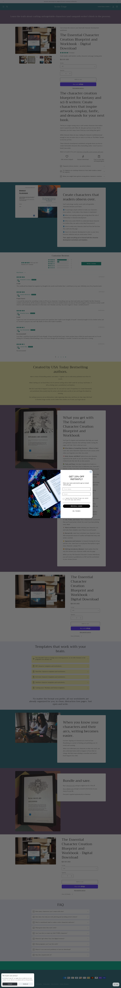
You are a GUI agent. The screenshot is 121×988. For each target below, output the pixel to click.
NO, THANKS (77, 511)
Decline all (25, 984)
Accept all (10, 984)
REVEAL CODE (76, 506)
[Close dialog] (91, 472)
